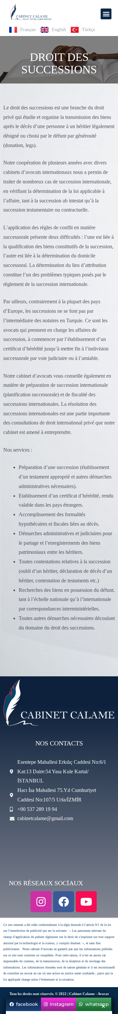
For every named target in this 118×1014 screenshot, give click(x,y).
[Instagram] (40, 901)
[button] (106, 14)
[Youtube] (86, 901)
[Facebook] (63, 901)
